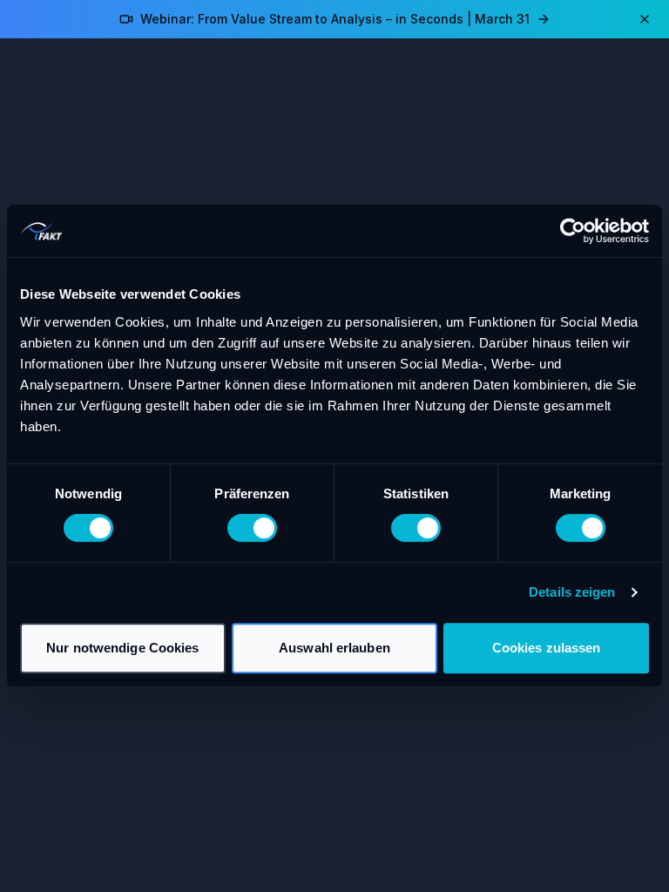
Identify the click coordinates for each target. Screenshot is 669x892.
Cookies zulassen (546, 647)
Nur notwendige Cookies (122, 647)
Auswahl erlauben (334, 647)
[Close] (644, 19)
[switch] (252, 528)
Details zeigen (572, 592)
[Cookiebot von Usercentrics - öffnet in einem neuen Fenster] (573, 231)
